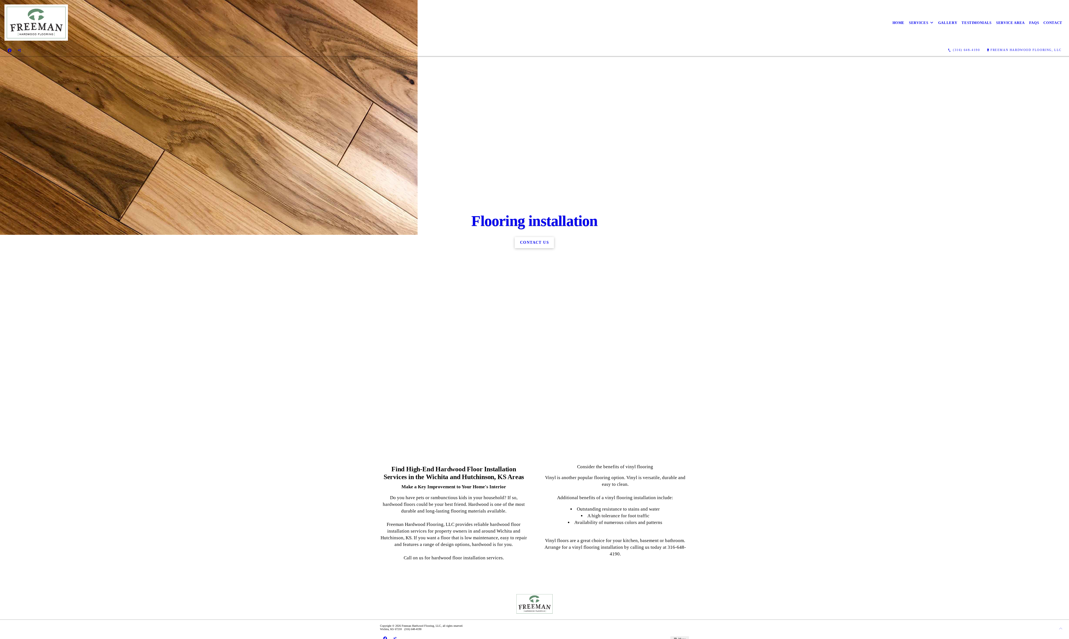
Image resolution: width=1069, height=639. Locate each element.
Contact (1052, 23)
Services (918, 23)
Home (899, 23)
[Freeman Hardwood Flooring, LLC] (36, 22)
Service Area (1010, 23)
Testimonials (977, 23)
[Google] (19, 50)
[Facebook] (9, 50)
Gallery (947, 23)
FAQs (1034, 23)
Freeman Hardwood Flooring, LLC (1025, 50)
